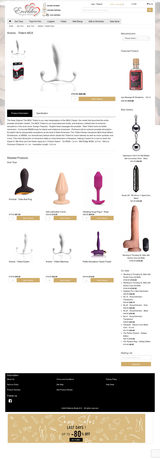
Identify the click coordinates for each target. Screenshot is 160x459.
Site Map (60, 384)
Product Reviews (13, 389)
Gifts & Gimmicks (96, 21)
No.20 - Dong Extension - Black (135, 310)
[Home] (10, 21)
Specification (42, 113)
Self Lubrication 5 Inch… (57, 211)
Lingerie (51, 21)
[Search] (150, 10)
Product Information (19, 113)
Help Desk (110, 384)
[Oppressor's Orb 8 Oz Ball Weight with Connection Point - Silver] (136, 133)
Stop (80, 446)
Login (93, 4)
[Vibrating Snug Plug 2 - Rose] (98, 188)
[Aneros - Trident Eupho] (24, 244)
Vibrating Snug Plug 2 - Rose (96, 211)
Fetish (63, 21)
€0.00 (150, 4)
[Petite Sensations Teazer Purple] (98, 244)
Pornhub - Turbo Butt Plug (20, 199)
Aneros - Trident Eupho (19, 261)
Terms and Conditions (65, 379)
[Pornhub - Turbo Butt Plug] (24, 182)
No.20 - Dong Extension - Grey (135, 305)
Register (99, 4)
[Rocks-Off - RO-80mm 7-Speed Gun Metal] (136, 179)
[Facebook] (10, 401)
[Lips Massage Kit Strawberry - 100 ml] (136, 74)
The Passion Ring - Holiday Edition (137, 341)
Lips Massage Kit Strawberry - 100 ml (136, 97)
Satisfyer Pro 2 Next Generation (135, 291)
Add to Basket (97, 99)
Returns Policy (12, 384)
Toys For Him (35, 21)
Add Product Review (64, 389)
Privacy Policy (111, 379)
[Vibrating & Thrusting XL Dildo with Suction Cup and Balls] (136, 229)
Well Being (77, 21)
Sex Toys (19, 21)
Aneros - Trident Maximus (57, 261)
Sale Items (114, 21)
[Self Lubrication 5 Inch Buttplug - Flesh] (61, 188)
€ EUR (134, 4)
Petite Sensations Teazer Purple (97, 261)
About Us (10, 379)
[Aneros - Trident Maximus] (61, 244)
